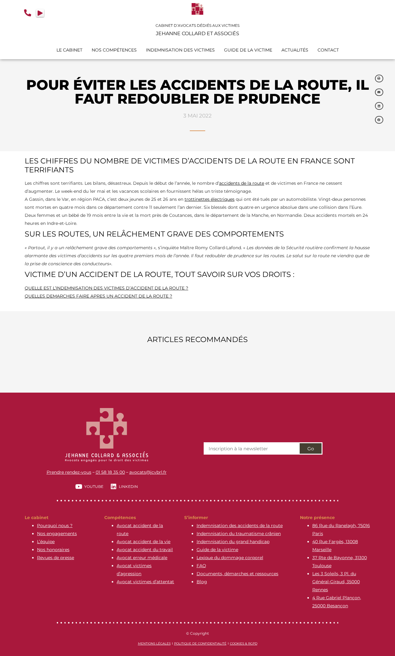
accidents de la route (241, 183)
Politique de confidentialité (200, 644)
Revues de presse (55, 557)
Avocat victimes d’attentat (145, 581)
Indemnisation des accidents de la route (240, 525)
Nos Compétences (114, 50)
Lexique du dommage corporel (230, 557)
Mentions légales (154, 644)
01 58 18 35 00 (110, 472)
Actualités (294, 50)
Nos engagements (57, 533)
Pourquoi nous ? (55, 525)
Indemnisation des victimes (180, 50)
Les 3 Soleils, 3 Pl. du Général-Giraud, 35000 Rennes (336, 581)
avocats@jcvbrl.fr (148, 472)
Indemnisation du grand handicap (233, 541)
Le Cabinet (69, 50)
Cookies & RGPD (243, 644)
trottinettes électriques (210, 199)
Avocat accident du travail (145, 549)
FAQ (201, 565)
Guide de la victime (217, 549)
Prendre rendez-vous (69, 472)
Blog (202, 581)
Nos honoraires (53, 549)
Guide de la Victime (248, 50)
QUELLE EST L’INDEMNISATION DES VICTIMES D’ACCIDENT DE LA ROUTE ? (106, 288)
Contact (328, 50)
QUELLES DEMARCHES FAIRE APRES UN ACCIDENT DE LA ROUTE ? (98, 296)
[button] (379, 78)
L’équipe (46, 541)
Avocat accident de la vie (143, 541)
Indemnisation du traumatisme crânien (239, 533)
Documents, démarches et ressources (237, 573)
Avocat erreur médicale (142, 557)
